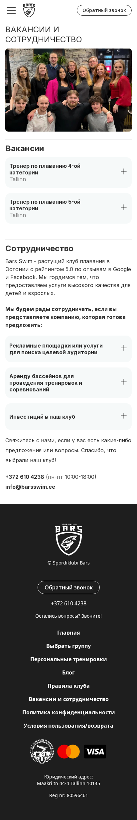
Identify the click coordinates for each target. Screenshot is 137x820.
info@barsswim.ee (30, 486)
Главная (68, 632)
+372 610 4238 (24, 476)
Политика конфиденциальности (68, 712)
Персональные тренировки (68, 659)
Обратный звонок (104, 10)
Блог (68, 672)
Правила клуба (69, 685)
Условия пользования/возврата (68, 725)
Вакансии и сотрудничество (69, 699)
